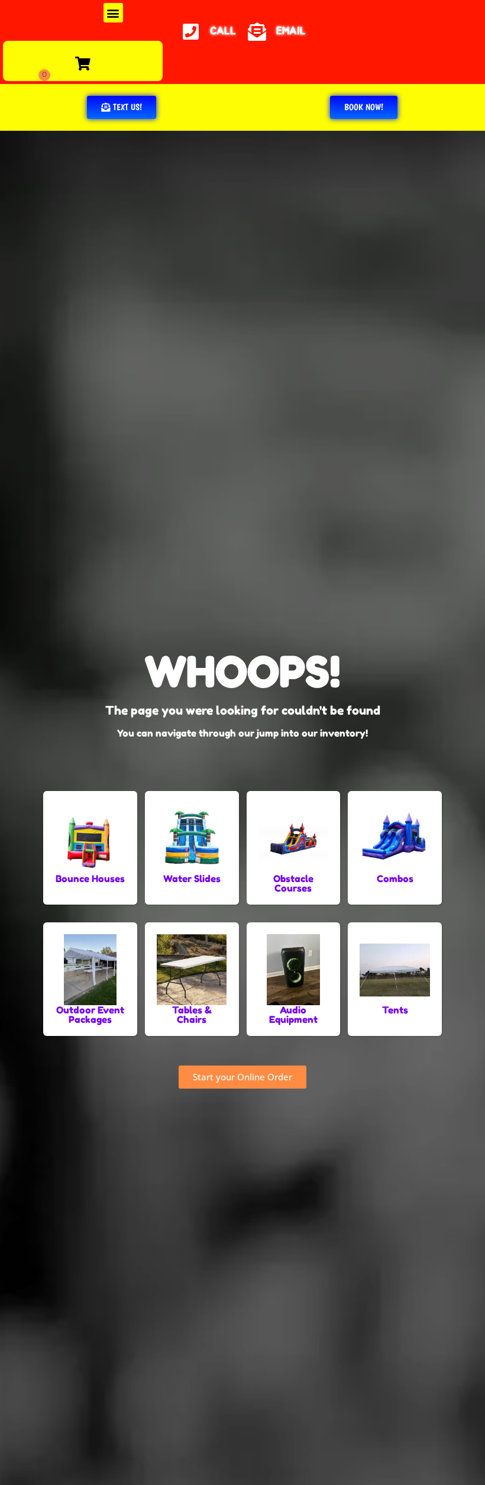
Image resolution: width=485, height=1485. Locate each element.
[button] (113, 12)
